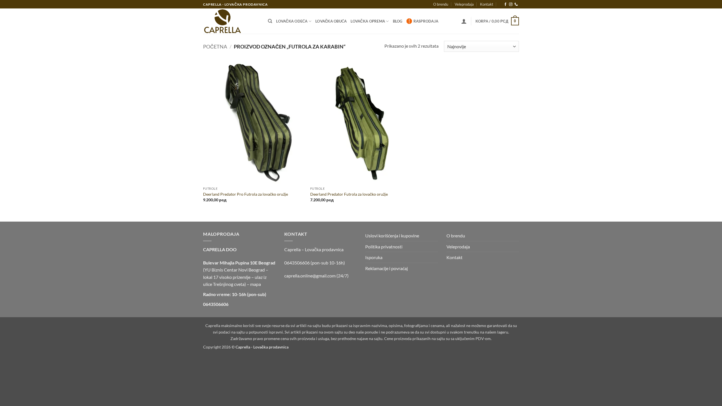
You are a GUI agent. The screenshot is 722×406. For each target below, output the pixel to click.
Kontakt (486, 4)
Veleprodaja (464, 4)
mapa (255, 284)
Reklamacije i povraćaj (386, 268)
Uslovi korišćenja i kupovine (392, 235)
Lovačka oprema (368, 21)
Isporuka (373, 257)
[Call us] (516, 4)
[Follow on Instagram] (510, 4)
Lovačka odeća (291, 21)
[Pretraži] (270, 21)
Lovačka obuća (331, 21)
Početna (215, 46)
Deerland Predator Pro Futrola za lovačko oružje (245, 194)
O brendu (440, 4)
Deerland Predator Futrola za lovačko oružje (349, 194)
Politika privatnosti (383, 246)
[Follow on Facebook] (505, 4)
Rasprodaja (426, 21)
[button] (464, 21)
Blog (397, 21)
